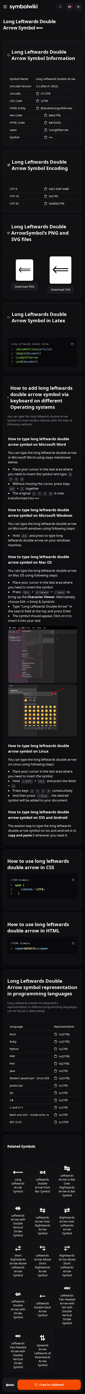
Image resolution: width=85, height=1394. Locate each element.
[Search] (60, 6)
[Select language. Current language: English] (69, 6)
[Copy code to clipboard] (72, 344)
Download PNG (24, 286)
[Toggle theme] (78, 6)
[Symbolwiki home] (23, 7)
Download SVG (60, 289)
